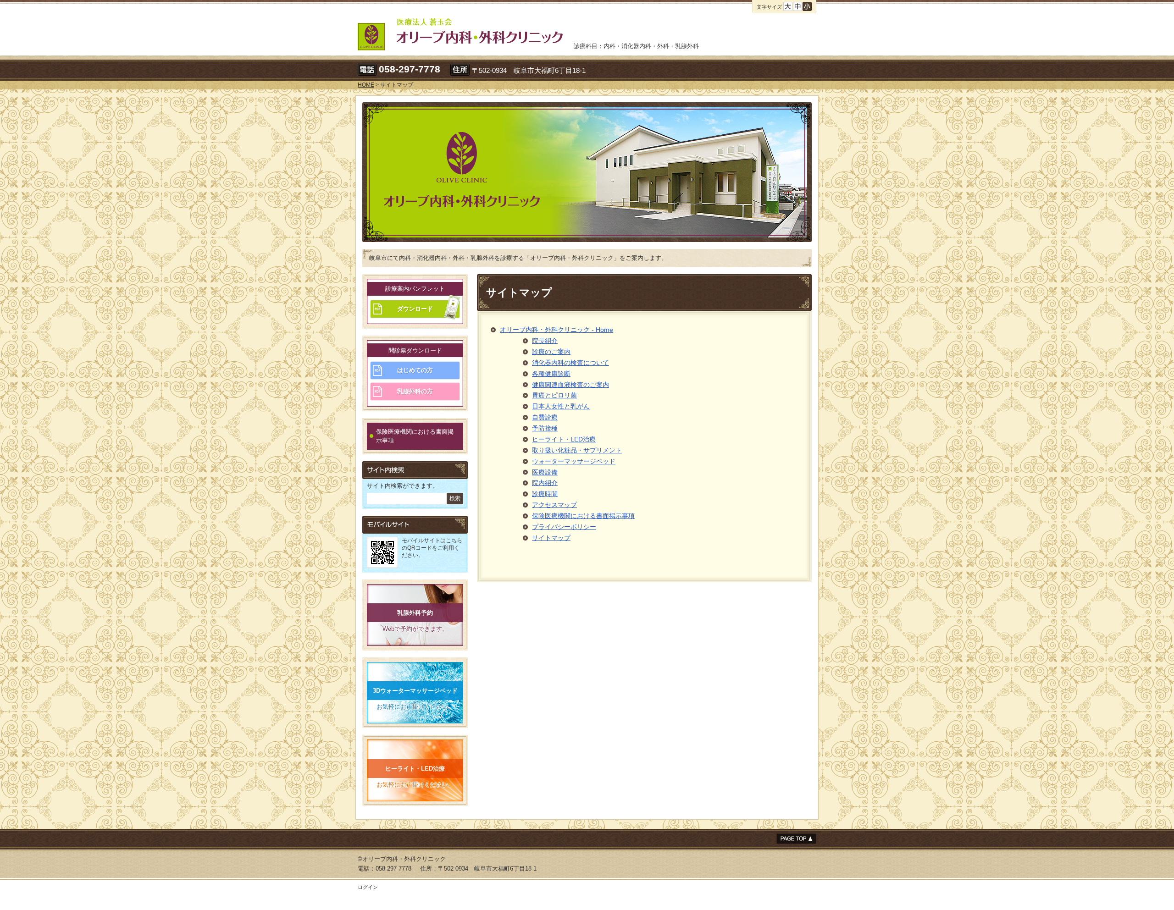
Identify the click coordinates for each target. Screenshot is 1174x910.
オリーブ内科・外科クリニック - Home (556, 329)
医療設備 (545, 472)
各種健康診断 (551, 373)
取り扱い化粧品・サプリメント (577, 450)
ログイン (368, 887)
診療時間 (545, 493)
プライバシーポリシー (564, 526)
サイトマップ (551, 537)
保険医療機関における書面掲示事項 (583, 515)
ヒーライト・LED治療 (564, 439)
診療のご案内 (551, 351)
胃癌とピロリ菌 (554, 395)
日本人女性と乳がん (561, 406)
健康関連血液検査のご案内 (570, 384)
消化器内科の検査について (570, 362)
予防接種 (545, 428)
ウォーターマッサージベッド (573, 461)
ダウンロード (415, 308)
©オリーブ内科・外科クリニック (402, 858)
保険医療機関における (415, 436)
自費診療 (545, 417)
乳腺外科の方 (415, 391)
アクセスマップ (554, 504)
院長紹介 (545, 340)
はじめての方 (415, 370)
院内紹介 (545, 482)
